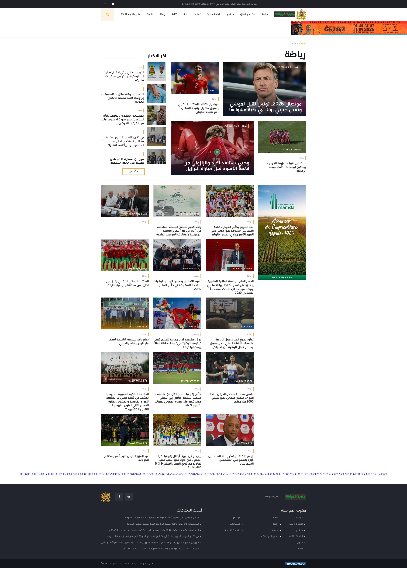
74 (174, 474)
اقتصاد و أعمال (247, 14)
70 (186, 474)
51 (246, 474)
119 (21, 474)
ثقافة (174, 14)
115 (35, 474)
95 (109, 474)
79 (159, 474)
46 (261, 474)
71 (183, 474)
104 (77, 474)
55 (233, 474)
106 (68, 474)
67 (195, 474)
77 (165, 474)
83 (147, 474)
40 (280, 474)
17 (351, 474)
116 (32, 474)
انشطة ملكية (214, 14)
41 (277, 474)
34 (299, 474)
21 (339, 474)
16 (353, 474)
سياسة (265, 14)
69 (189, 474)
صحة (185, 14)
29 (314, 474)
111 (49, 474)
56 (230, 474)
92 (119, 474)
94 (112, 474)
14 (359, 474)
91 (122, 474)
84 (144, 474)
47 (258, 474)
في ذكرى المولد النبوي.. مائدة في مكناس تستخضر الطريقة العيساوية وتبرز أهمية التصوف (153, 536)
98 (100, 474)
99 (97, 474)
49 (252, 474)
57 (227, 474)
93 (115, 474)
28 (317, 474)
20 (342, 474)
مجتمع (230, 14)
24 (330, 474)
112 (46, 474)
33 (302, 474)
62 (211, 474)
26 (324, 474)
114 (39, 474)
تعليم (197, 14)
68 (192, 474)
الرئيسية (302, 43)
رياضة (162, 14)
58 (223, 474)
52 (242, 474)
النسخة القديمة (232, 530)
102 (85, 474)
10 (369, 474)
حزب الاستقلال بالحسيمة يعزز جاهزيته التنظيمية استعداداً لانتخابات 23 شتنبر (160, 549)
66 (198, 474)
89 (128, 474)
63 (208, 474)
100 (93, 474)
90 (125, 474)
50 (248, 474)
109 (56, 474)
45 (264, 474)
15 (356, 474)
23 (333, 474)
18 (348, 474)
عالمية (150, 14)
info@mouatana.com (118, 563)
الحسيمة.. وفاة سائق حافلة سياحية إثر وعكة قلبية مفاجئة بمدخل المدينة (163, 524)
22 (336, 474)
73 (177, 474)
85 (140, 474)
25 (327, 474)
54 (236, 474)
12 (364, 474)
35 (295, 474)
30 (311, 474)
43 (270, 474)
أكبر (131, 171)
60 (217, 474)
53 (239, 474)
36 (292, 474)
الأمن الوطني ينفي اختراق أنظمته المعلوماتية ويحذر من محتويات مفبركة (162, 518)
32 (305, 474)
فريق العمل (234, 524)
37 (289, 474)
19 (346, 474)
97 (103, 474)
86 (137, 474)
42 (274, 474)
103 (81, 474)
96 (106, 474)
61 (214, 474)
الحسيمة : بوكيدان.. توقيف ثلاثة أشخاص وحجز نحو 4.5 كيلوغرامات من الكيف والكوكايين (153, 530)
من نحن (236, 518)
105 (73, 474)
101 (89, 474)
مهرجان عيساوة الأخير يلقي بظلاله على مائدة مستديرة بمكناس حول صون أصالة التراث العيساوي (150, 543)
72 (180, 474)
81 (153, 474)
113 (42, 474)
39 (283, 474)
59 (220, 474)
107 (64, 474)
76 (168, 474)
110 (52, 474)
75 (171, 474)
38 (286, 474)
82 (150, 474)
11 (367, 474)
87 (134, 474)
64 (205, 474)
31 (308, 474)
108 (60, 474)
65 (201, 474)
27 (321, 474)
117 (28, 474)
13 (362, 474)
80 (156, 474)
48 (255, 474)
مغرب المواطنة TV (131, 14)
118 (25, 474)
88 (131, 474)
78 (162, 474)
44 (267, 474)
